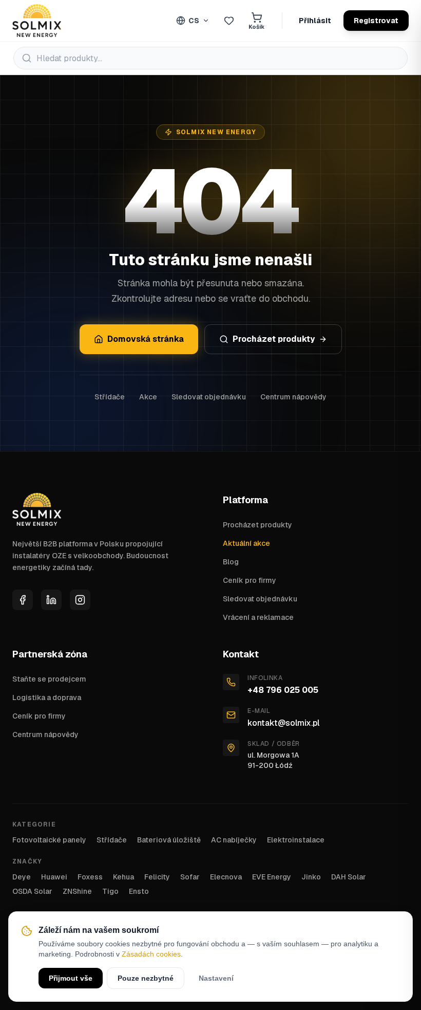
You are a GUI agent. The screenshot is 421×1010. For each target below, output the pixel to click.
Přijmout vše (70, 978)
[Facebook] (22, 600)
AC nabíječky (234, 839)
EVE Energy (271, 877)
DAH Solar (348, 877)
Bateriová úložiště (169, 839)
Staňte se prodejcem (49, 679)
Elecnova (226, 877)
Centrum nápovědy (293, 396)
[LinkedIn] (51, 600)
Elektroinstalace (295, 839)
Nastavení (216, 978)
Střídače (109, 396)
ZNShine (77, 891)
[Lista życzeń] (229, 20)
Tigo (110, 891)
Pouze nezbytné (146, 978)
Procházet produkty (274, 339)
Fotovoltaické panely (49, 839)
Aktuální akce (246, 543)
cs (193, 20)
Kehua (123, 877)
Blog (231, 561)
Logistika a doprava (46, 697)
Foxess (90, 877)
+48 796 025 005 (282, 690)
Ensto (139, 891)
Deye (21, 877)
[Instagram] (80, 600)
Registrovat (376, 20)
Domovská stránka (145, 339)
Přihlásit (315, 20)
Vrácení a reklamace (258, 617)
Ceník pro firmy (249, 580)
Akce (148, 396)
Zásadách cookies (151, 954)
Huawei (54, 877)
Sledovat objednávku (208, 396)
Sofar (190, 877)
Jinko (311, 877)
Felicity (157, 877)
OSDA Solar (32, 891)
